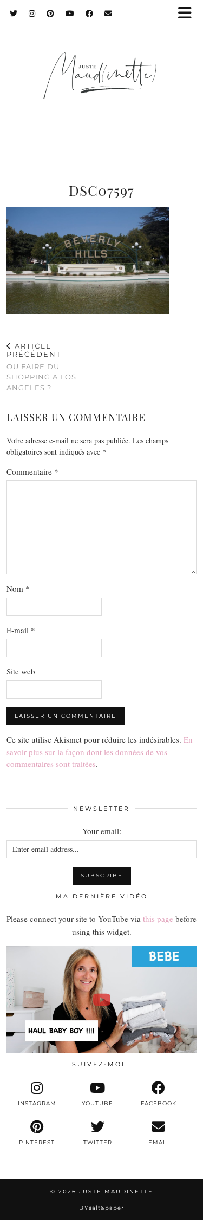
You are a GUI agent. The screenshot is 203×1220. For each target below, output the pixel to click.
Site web (20, 671)
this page (158, 918)
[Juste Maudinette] (101, 86)
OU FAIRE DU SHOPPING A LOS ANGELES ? (41, 367)
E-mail (20, 630)
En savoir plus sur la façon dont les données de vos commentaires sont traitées (99, 751)
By (101, 1207)
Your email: (101, 830)
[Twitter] (14, 13)
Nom (18, 588)
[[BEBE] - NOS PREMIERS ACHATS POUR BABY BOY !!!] (101, 999)
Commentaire (32, 471)
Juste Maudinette (116, 1191)
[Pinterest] (51, 13)
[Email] (108, 13)
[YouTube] (70, 13)
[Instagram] (32, 13)
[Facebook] (90, 13)
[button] (188, 14)
